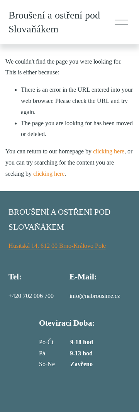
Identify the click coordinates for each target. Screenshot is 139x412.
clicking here (108, 151)
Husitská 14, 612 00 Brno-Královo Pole (57, 245)
